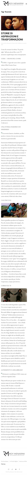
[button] (26, 4)
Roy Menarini (7, 43)
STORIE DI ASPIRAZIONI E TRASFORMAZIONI (12, 36)
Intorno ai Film (23, 461)
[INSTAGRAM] (8, 469)
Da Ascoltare (4, 461)
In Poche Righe (14, 461)
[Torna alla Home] (13, 4)
